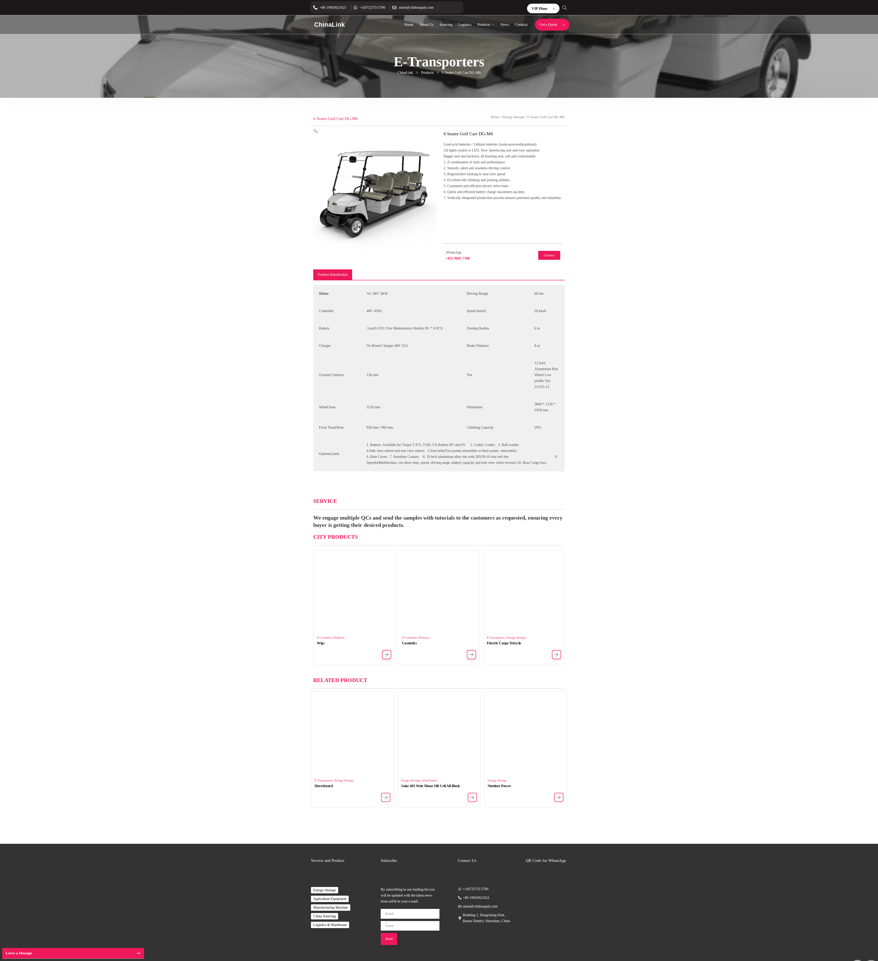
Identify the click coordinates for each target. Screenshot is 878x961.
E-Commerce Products (330, 637)
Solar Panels (429, 780)
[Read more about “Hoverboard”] (385, 797)
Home (408, 25)
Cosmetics (409, 643)
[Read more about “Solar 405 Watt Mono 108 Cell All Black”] (472, 797)
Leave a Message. (19, 953)
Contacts (521, 25)
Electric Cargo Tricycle (504, 643)
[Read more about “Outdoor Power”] (558, 797)
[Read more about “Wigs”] (386, 654)
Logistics (464, 25)
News (505, 25)
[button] (315, 131)
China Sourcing (324, 916)
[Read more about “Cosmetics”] (471, 654)
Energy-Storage (513, 117)
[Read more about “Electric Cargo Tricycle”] (556, 654)
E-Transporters (496, 637)
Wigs (320, 643)
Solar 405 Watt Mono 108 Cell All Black (430, 786)
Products (483, 25)
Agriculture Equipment (329, 899)
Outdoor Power (499, 786)
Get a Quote (548, 25)
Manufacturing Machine (330, 907)
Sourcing (445, 25)
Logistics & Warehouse (330, 925)
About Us (426, 25)
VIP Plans (539, 8)
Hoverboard (324, 786)
